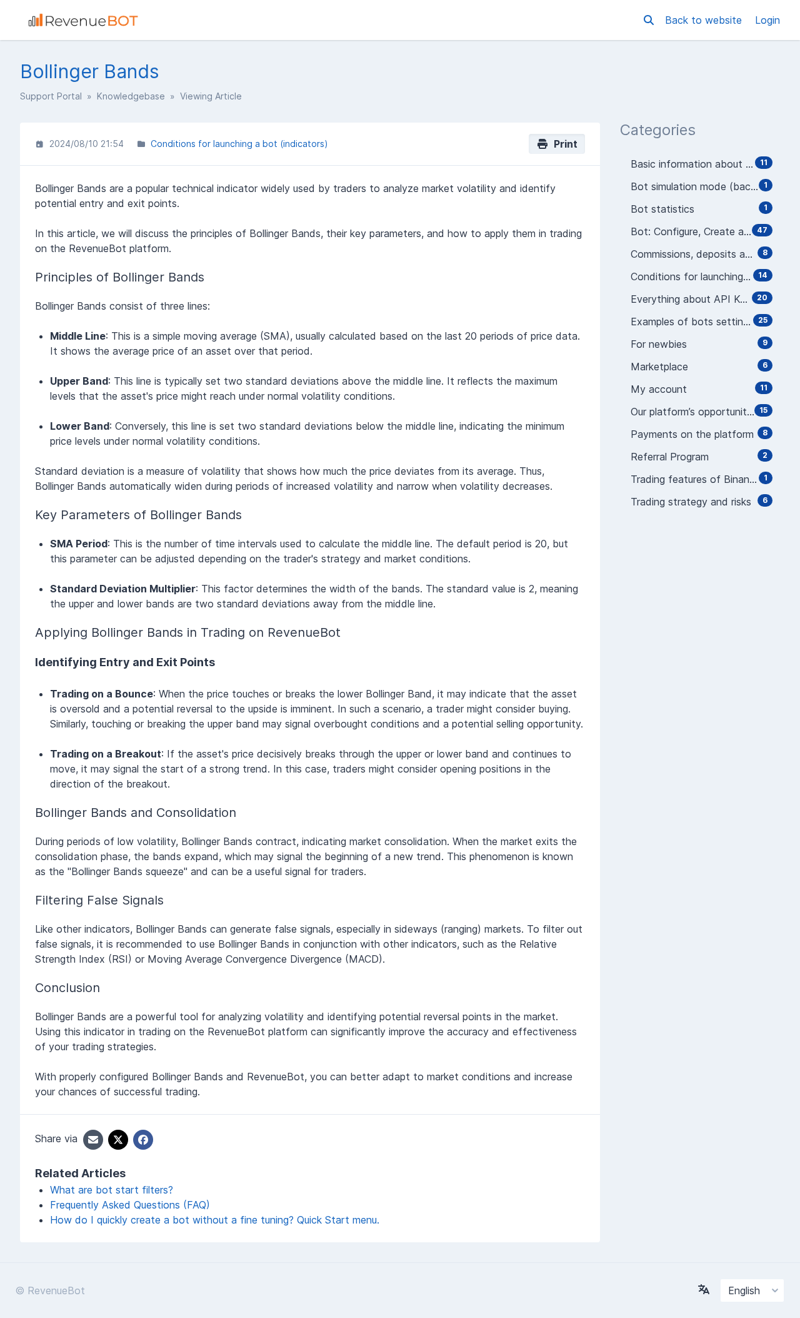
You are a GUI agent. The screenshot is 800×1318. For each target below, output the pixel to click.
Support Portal (51, 96)
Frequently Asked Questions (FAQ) (130, 1205)
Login (767, 20)
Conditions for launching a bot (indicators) (239, 143)
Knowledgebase (131, 96)
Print (563, 144)
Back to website (705, 20)
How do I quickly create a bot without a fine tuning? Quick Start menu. (214, 1220)
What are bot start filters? (111, 1190)
